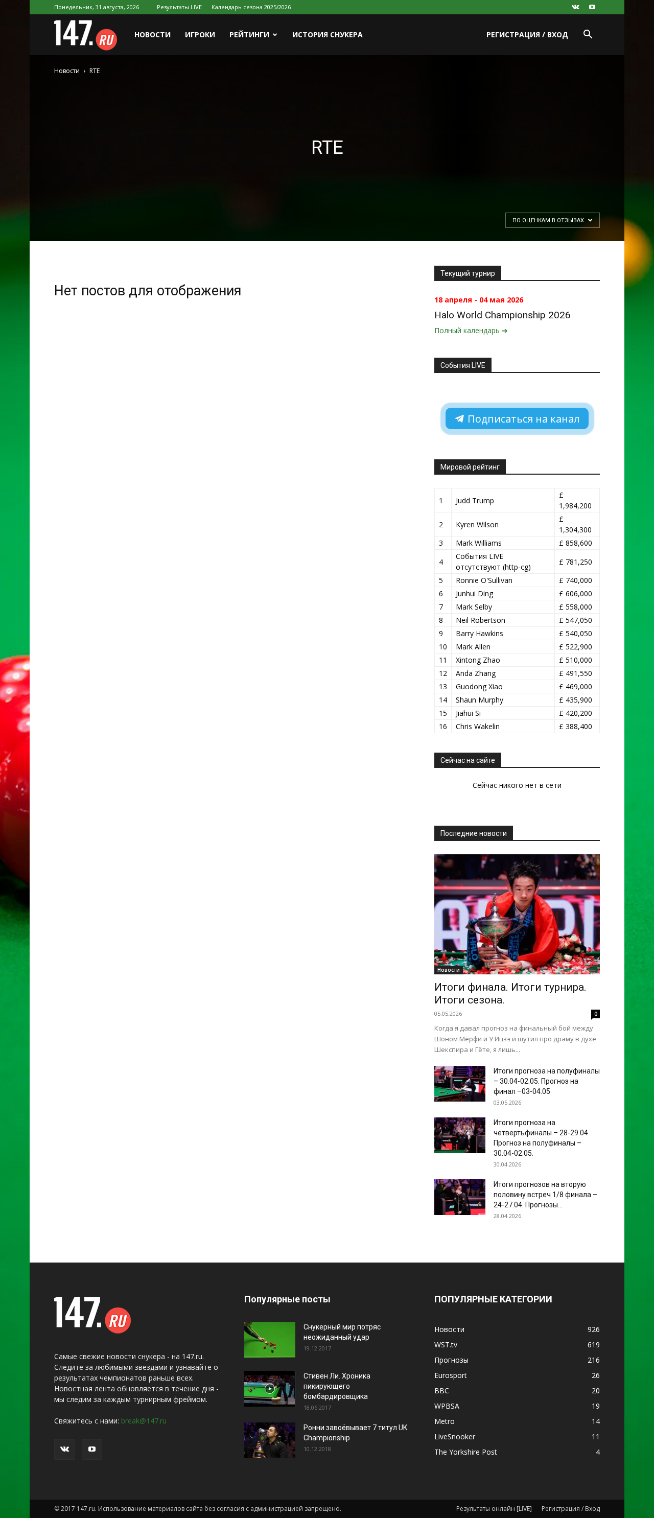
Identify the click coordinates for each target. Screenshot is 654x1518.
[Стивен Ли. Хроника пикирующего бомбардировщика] (269, 1389)
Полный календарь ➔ (471, 330)
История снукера (327, 34)
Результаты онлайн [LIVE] (494, 1508)
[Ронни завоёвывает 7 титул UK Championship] (269, 1440)
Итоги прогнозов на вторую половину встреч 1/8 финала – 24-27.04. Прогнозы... (545, 1194)
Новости (152, 34)
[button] (587, 35)
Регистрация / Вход (527, 34)
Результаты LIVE (179, 7)
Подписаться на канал (522, 419)
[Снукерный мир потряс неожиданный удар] (269, 1340)
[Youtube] (592, 7)
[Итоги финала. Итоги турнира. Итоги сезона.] (517, 914)
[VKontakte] (575, 7)
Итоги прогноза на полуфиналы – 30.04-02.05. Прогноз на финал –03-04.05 (547, 1081)
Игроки (200, 34)
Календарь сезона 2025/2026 (251, 7)
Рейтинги (249, 34)
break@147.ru (144, 1421)
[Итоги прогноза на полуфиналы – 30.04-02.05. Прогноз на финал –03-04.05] (459, 1084)
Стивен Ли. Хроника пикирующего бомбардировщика (336, 1386)
